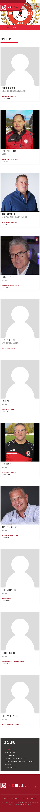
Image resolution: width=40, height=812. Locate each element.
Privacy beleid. (26, 804)
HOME (6, 798)
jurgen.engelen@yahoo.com (9, 222)
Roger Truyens (8, 652)
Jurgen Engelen (8, 214)
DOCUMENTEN (10, 755)
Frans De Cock (8, 277)
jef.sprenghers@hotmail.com (10, 535)
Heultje (17, 785)
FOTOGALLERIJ (10, 752)
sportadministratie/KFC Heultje (25, 802)
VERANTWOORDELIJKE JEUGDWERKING (19, 761)
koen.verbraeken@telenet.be (10, 159)
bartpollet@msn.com (8, 409)
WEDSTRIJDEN (10, 768)
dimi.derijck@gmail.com (8, 348)
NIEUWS (8, 765)
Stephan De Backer (10, 715)
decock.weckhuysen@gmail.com (10, 285)
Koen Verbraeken (9, 151)
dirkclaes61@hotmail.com (9, 472)
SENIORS (25, 798)
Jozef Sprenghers (9, 526)
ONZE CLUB (5, 27)
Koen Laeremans (9, 589)
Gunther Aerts (8, 88)
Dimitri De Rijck (8, 340)
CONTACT (8, 749)
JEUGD (33, 798)
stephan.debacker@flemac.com (10, 724)
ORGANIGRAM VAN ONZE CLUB (16, 758)
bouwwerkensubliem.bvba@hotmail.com (13, 661)
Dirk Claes (6, 464)
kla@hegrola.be (6, 598)
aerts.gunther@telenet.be (9, 96)
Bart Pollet (7, 401)
